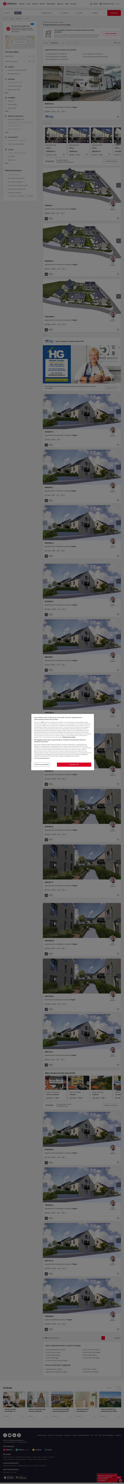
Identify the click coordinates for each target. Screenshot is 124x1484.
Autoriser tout (74, 764)
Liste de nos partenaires (42, 758)
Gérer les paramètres (42, 764)
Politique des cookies (68, 737)
